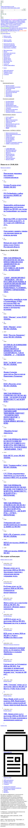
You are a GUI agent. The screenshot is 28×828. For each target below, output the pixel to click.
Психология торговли (11, 92)
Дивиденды (9, 122)
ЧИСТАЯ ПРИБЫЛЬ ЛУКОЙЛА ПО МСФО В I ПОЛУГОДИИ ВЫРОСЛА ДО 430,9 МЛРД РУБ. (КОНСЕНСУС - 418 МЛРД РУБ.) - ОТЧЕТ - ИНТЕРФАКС (15, 509)
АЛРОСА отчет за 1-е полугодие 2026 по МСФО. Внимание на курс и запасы (15, 621)
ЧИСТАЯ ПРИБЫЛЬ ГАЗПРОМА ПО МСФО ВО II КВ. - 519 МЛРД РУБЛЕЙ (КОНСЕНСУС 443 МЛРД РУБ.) (15, 397)
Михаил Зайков (10, 159)
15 (4, 238)
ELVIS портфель (5, 19)
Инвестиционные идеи (12, 133)
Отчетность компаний (9, 45)
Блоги (5, 67)
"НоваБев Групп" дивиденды (11, 432)
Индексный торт (8, 61)
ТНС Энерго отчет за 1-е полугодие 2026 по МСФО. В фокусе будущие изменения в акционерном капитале (15, 717)
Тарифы (6, 790)
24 (4, 626)
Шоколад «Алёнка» (12, 25)
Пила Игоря (10, 26)
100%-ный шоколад (9, 70)
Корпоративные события (10, 46)
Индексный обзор (10, 88)
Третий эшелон (10, 104)
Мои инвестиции (8, 50)
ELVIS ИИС (9, 141)
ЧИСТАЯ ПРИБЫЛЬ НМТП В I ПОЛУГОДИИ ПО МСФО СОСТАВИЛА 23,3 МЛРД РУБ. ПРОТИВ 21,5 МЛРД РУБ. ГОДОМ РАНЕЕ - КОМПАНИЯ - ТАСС (15, 444)
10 (4, 677)
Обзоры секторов (10, 110)
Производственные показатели (14, 112)
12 (4, 595)
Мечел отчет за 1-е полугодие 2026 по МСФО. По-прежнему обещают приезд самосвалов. (15, 606)
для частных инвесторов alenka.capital (10, 7)
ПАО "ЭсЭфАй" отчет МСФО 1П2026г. (13, 363)
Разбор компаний (10, 137)
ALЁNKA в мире (8, 73)
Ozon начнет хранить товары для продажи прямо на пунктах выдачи (15, 233)
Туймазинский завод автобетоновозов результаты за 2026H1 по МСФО (15, 525)
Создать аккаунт (8, 37)
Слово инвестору (10, 148)
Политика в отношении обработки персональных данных (12, 788)
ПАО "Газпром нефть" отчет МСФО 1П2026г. (15, 466)
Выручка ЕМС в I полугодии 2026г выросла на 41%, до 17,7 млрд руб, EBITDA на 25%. (15, 222)
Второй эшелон (10, 102)
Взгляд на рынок (10, 85)
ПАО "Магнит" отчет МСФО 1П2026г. (12, 328)
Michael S (8, 152)
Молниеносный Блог (11, 150)
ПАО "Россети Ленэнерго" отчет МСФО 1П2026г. (14, 336)
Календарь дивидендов (9, 53)
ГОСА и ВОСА (10, 117)
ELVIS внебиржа (13, 19)
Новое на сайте (7, 39)
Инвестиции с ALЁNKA (10, 47)
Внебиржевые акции (11, 105)
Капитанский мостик (9, 43)
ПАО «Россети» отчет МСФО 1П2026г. (12, 385)
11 (4, 180)
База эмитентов (7, 54)
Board (7, 127)
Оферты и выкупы (10, 121)
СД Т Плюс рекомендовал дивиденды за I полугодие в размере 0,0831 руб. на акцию (15, 475)
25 (4, 691)
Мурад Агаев (9, 156)
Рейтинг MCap (7, 59)
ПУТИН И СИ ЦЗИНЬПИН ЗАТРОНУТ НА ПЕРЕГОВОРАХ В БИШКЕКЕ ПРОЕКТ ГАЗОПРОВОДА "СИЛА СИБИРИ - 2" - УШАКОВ (15, 350)
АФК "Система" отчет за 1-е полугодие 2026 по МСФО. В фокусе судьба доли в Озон (15, 687)
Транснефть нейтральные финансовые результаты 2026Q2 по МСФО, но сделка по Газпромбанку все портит (15, 208)
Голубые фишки (10, 101)
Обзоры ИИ (9, 135)
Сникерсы (8, 108)
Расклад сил (7, 57)
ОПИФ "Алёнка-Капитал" (12, 143)
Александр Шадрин (11, 151)
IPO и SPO (8, 118)
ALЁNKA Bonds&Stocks (12, 22)
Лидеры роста (7, 58)
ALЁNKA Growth (12, 23)
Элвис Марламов (10, 155)
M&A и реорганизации (12, 119)
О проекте (6, 74)
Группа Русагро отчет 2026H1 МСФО (12, 186)
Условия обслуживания (9, 786)
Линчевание (9, 95)
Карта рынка (7, 55)
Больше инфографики (9, 65)
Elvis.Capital (9, 96)
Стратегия (8, 89)
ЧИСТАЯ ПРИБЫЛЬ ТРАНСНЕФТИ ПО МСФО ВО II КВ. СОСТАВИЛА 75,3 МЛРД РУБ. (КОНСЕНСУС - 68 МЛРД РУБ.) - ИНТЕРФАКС (15, 490)
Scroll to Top (4, 725)
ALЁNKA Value (9, 21)
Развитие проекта (8, 71)
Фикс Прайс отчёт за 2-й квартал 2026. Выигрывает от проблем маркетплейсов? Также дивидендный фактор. (15, 702)
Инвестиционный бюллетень (13, 134)
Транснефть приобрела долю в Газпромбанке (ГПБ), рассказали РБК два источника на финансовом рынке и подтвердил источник (15, 304)
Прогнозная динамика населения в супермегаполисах (13, 175)
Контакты (6, 792)
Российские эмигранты (12, 109)
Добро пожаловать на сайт (7, 6)
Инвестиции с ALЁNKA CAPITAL (12, 130)
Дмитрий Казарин (10, 158)
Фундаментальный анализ (12, 91)
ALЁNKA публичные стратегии (14, 142)
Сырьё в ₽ (6, 64)
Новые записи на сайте (6, 559)
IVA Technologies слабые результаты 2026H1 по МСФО (13, 195)
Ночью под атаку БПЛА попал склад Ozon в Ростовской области (13, 245)
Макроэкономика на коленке (13, 87)
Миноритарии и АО (11, 125)
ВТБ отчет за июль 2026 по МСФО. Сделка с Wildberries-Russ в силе (14, 635)
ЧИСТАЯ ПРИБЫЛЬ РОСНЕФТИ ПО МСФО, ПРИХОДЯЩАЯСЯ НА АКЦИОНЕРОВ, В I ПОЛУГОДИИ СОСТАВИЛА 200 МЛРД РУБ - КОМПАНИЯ (14, 264)
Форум (5, 51)
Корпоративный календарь (13, 123)
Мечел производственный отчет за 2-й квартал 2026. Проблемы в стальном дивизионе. (14, 651)
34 (4, 498)
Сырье (15, 26)
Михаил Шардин (10, 154)
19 (4, 322)
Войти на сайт (7, 36)
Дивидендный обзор (11, 126)
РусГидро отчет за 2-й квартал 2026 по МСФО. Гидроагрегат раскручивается (14, 589)
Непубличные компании (12, 106)
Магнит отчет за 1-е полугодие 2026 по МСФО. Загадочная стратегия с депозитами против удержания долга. (14, 572)
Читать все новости (6, 167)
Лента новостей (8, 41)
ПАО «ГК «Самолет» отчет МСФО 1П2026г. (15, 535)
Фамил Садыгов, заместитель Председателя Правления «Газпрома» (14, 374)
